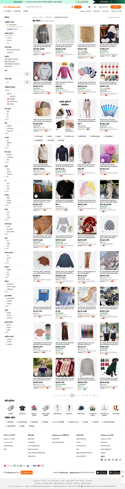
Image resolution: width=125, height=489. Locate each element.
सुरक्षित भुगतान (31, 439)
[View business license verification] (79, 486)
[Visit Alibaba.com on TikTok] (120, 460)
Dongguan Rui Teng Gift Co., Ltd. (65, 91)
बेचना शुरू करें (104, 442)
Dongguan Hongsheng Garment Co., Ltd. (87, 208)
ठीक (27, 74)
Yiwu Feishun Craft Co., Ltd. (107, 210)
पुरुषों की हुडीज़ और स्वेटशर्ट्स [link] (61, 17)
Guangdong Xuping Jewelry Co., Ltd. (87, 315)
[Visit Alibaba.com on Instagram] (113, 460)
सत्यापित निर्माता (55, 439)
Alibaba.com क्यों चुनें (9, 439)
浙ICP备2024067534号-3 (109, 486)
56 (94, 395)
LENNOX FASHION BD (84, 127)
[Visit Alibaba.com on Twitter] (109, 460)
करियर (5, 449)
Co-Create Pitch (8, 442)
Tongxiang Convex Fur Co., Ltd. (86, 172)
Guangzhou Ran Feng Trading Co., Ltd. (109, 316)
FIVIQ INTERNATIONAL (106, 244)
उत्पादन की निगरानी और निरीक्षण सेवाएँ (36, 453)
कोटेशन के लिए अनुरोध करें (58, 442)
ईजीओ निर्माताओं (82, 136)
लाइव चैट (79, 442)
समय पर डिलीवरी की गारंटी (34, 446)
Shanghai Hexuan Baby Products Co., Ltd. (42, 386)
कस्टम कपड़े (96, 422)
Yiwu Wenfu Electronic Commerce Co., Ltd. (109, 172)
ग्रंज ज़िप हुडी (45, 422)
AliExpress (36, 480)
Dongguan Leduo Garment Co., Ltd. (65, 281)
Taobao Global (70, 480)
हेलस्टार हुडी (61, 140)
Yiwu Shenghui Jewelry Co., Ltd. (87, 56)
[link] (122, 471)
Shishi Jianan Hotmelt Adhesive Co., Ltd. (42, 208)
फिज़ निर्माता (85, 422)
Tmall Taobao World (53, 480)
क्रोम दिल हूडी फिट (11, 426)
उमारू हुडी (50, 136)
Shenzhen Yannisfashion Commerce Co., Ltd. (65, 174)
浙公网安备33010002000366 (92, 486)
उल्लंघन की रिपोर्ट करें (81, 456)
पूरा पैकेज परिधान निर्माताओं (109, 422)
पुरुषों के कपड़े (48, 17)
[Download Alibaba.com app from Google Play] (115, 472)
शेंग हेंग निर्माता (10, 422)
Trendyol (82, 480)
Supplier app (64, 472)
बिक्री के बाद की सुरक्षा (33, 449)
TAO (77, 480)
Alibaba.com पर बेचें (106, 439)
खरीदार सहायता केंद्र (81, 439)
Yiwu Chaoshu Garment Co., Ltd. (87, 244)
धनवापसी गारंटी (31, 442)
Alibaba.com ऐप (74, 472)
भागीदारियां (103, 453)
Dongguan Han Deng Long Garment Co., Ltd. (42, 172)
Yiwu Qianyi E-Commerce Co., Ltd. (65, 54)
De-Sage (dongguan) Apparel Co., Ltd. (42, 52)
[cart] (95, 7)
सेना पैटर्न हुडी (51, 140)
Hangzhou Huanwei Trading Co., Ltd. (42, 91)
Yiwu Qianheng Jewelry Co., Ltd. (42, 245)
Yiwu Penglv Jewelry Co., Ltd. (64, 316)
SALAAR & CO (60, 352)
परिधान (41, 17)
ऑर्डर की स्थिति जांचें (105, 446)
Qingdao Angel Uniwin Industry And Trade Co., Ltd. (42, 279)
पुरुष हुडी (58, 136)
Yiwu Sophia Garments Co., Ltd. (42, 350)
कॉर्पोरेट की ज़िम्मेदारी (8, 446)
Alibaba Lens (11, 472)
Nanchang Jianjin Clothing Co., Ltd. (109, 352)
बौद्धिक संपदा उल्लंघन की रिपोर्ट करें (84, 453)
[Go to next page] (98, 395)
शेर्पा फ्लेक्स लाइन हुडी (95, 136)
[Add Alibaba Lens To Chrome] (26, 472)
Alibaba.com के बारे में (9, 435)
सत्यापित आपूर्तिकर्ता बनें (106, 449)
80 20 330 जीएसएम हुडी (58, 422)
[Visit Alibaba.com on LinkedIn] (105, 460)
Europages (89, 480)
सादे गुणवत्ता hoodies (73, 422)
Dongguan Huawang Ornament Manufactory (87, 91)
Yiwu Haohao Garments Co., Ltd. (42, 129)
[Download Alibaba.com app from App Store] (101, 472)
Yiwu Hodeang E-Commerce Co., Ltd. (65, 387)
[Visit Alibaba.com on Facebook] (102, 460)
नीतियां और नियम (32, 456)
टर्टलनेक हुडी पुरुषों (108, 136)
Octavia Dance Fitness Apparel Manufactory (65, 245)
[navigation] (17, 206)
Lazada (63, 480)
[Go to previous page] (54, 395)
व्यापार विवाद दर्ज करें (81, 446)
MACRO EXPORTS (83, 387)
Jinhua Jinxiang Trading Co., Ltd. (87, 350)
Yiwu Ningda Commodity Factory (42, 315)
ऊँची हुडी (22, 426)
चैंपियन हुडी (32, 426)
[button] (72, 7)
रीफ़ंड (78, 449)
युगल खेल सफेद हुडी (23, 422)
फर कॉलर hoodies (70, 136)
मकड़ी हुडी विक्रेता (39, 140)
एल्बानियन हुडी (35, 422)
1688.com (43, 480)
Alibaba (35, 17)
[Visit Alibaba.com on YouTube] (116, 460)
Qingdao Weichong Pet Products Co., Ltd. (109, 54)
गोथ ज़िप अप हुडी (39, 136)
